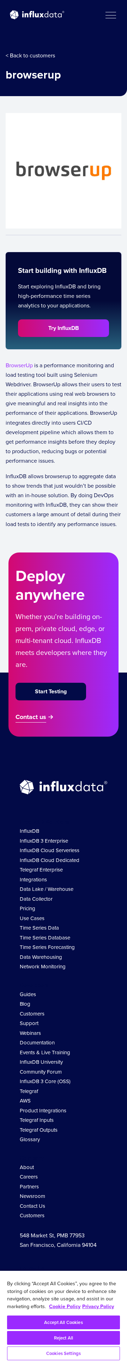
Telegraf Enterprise (41, 869)
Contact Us (32, 1206)
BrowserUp (19, 365)
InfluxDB (29, 831)
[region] (63, 1316)
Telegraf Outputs (39, 1129)
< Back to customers (30, 55)
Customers (32, 1013)
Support (29, 1023)
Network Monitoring (43, 966)
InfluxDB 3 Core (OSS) (45, 1081)
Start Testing (51, 691)
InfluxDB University (41, 1062)
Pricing (27, 908)
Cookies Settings (63, 1353)
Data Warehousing (41, 957)
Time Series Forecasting (47, 947)
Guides (28, 994)
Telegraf (29, 1091)
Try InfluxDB (63, 328)
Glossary (30, 1139)
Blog (25, 1003)
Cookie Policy (64, 1306)
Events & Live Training (45, 1052)
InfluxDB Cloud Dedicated (49, 860)
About (27, 1167)
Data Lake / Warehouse (46, 889)
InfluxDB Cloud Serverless (49, 850)
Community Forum (41, 1071)
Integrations (33, 879)
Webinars (30, 1033)
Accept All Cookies (63, 1322)
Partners (29, 1186)
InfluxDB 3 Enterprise (44, 840)
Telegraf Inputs (37, 1120)
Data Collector (36, 898)
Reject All (63, 1338)
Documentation (37, 1042)
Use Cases (32, 918)
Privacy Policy (98, 1306)
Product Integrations (43, 1110)
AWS (25, 1100)
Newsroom (32, 1196)
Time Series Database (45, 937)
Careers (29, 1176)
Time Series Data (39, 927)
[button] (110, 15)
